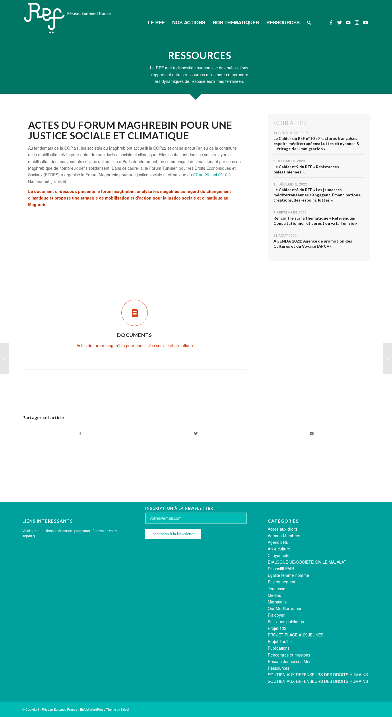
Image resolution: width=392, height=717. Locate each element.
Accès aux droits (283, 529)
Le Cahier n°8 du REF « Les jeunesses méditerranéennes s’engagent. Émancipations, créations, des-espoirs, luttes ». (317, 194)
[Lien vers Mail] (348, 22)
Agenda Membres (284, 535)
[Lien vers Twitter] (339, 22)
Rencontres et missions (289, 655)
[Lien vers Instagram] (356, 22)
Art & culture (279, 549)
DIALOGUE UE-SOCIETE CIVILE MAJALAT (307, 562)
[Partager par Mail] (312, 433)
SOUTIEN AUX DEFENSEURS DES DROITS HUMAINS (318, 674)
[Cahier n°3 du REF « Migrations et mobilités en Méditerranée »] (4, 358)
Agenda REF (279, 542)
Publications (279, 648)
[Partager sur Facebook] (80, 433)
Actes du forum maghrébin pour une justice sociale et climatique (135, 345)
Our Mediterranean (285, 608)
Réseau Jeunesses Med (290, 661)
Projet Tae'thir (280, 641)
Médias (274, 595)
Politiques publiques (286, 621)
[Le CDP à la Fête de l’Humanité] (387, 358)
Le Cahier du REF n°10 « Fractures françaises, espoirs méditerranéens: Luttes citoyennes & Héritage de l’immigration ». (316, 143)
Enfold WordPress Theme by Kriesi (104, 709)
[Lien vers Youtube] (365, 22)
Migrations (277, 602)
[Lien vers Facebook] (331, 22)
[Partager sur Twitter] (196, 433)
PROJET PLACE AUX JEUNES (295, 635)
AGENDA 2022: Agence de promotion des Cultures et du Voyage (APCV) (312, 244)
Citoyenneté (279, 555)
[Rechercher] (309, 22)
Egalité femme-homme (288, 575)
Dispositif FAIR (281, 568)
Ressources (278, 668)
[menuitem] (156, 22)
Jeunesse (276, 588)
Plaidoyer (276, 615)
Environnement (281, 582)
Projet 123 (277, 628)
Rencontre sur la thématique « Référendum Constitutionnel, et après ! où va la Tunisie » (315, 221)
